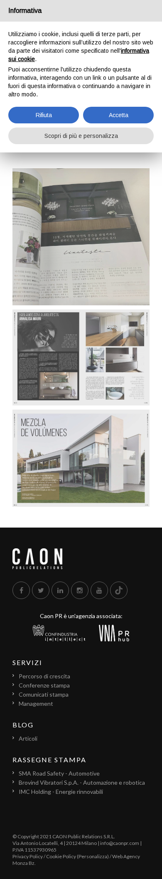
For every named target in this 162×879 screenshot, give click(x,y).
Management (36, 703)
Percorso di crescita (44, 676)
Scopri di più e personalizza (81, 136)
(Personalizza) (93, 856)
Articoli (28, 738)
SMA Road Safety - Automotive (59, 773)
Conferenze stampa (44, 685)
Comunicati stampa (44, 694)
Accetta (118, 115)
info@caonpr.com (119, 843)
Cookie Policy (61, 856)
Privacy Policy (27, 856)
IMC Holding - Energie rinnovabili (61, 791)
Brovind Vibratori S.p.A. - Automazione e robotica (82, 782)
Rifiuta (44, 115)
